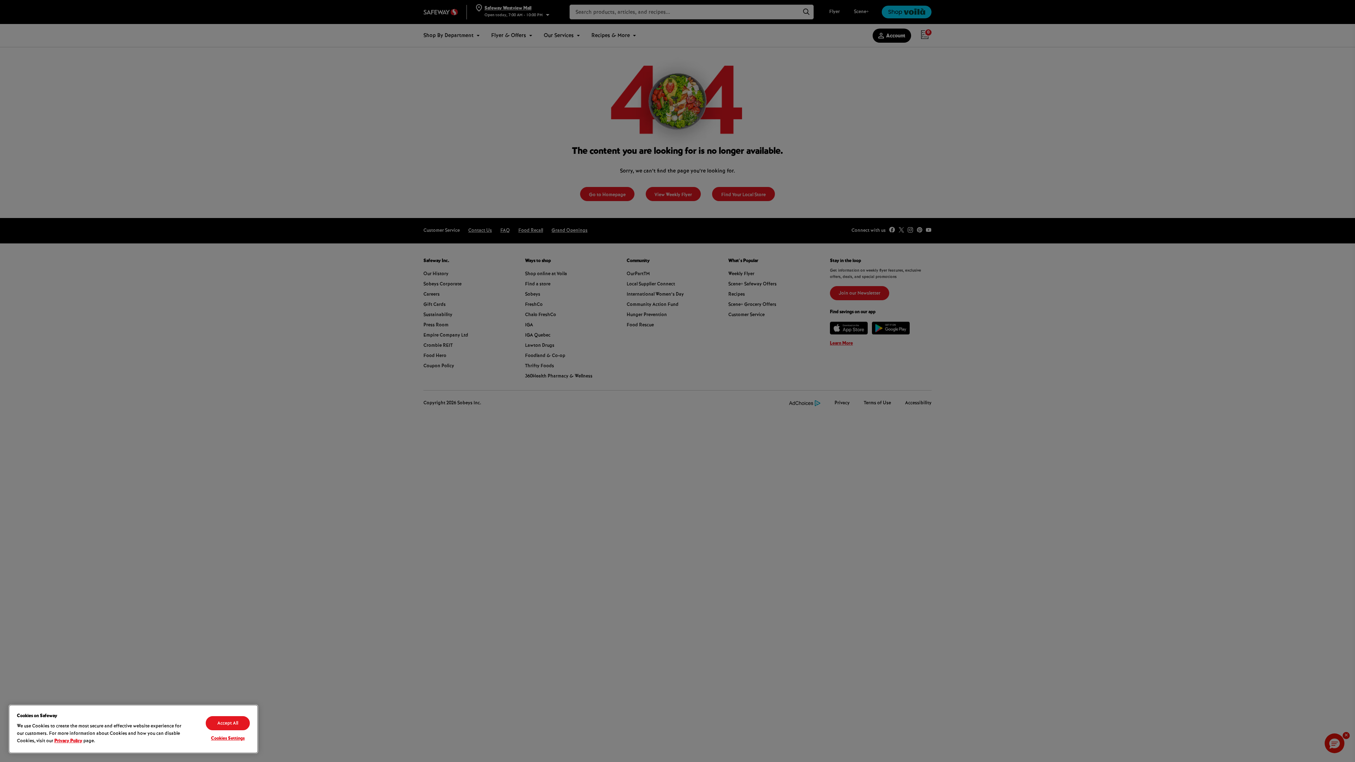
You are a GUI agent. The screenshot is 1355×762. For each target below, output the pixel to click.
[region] (133, 729)
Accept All (227, 723)
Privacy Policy (68, 741)
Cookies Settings (228, 738)
